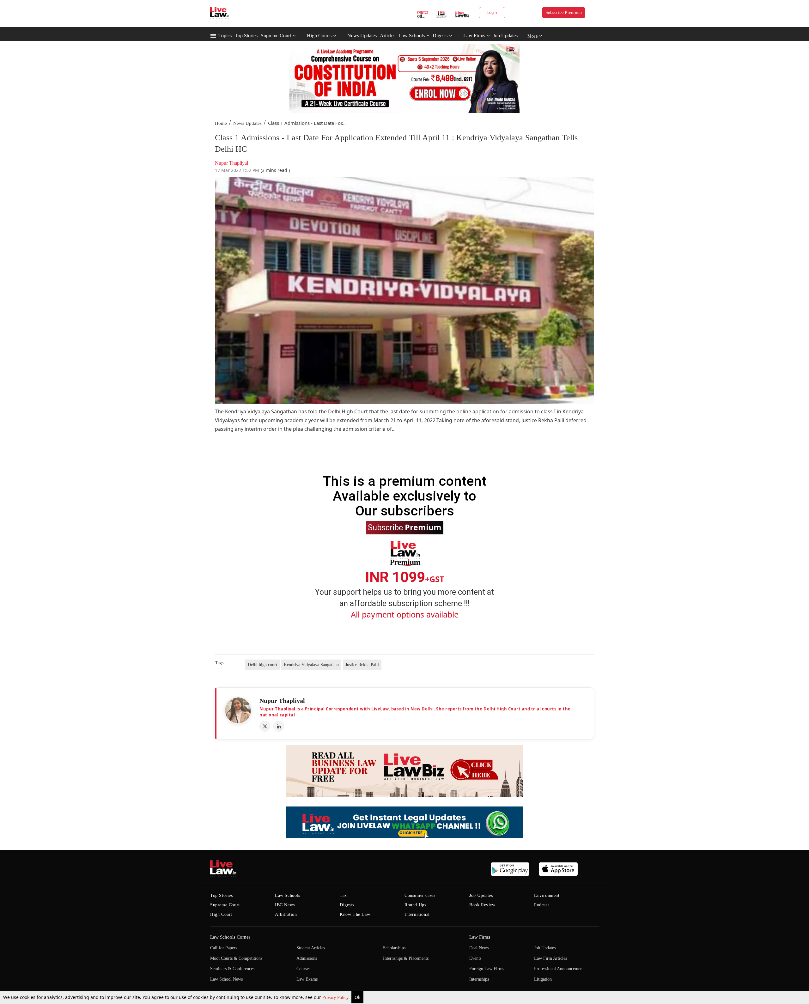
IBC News (285, 905)
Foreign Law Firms (486, 968)
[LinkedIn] (278, 726)
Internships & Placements (406, 958)
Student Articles (310, 948)
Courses (303, 968)
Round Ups (415, 905)
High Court (221, 914)
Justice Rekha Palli (362, 664)
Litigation (543, 979)
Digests (440, 35)
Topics (225, 35)
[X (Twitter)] (264, 726)
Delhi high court (262, 664)
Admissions (306, 958)
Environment (547, 895)
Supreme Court (276, 35)
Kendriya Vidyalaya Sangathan (311, 664)
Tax (343, 895)
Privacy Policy (336, 997)
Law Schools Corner (230, 937)
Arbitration (286, 914)
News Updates (362, 35)
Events (475, 958)
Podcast (541, 905)
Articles (387, 35)
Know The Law (355, 914)
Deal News (479, 948)
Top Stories (246, 35)
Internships (479, 979)
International (417, 914)
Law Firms (474, 35)
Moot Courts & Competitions (236, 958)
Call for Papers (223, 948)
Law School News (226, 979)
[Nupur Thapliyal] (238, 710)
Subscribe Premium (563, 12)
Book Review (482, 905)
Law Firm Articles (550, 958)
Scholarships (394, 948)
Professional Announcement (559, 968)
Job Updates (505, 35)
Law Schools (411, 35)
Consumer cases (419, 895)
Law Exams (307, 979)
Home (221, 123)
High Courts (319, 35)
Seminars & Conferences (232, 968)
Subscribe (404, 527)
